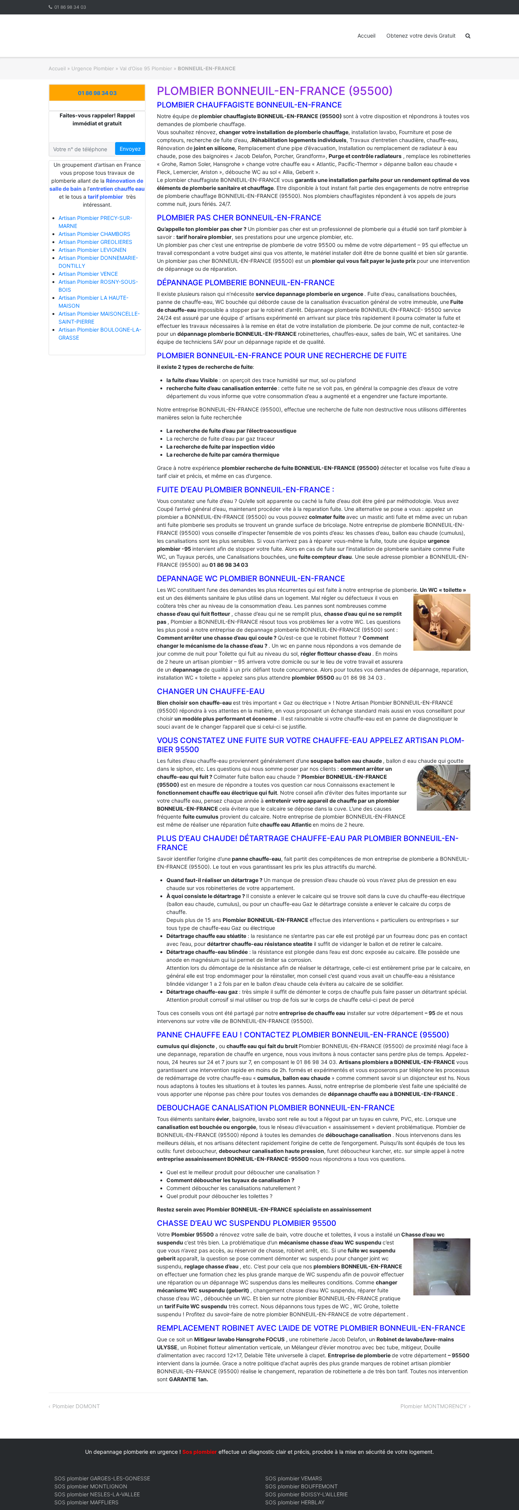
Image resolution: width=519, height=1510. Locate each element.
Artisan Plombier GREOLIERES (95, 242)
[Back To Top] (500, 1492)
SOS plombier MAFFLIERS (86, 1502)
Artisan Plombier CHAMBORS (94, 234)
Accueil (366, 35)
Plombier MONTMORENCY (433, 1406)
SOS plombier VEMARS (293, 1478)
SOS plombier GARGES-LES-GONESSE (102, 1478)
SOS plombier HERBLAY (294, 1502)
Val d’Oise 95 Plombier (146, 68)
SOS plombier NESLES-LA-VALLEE (97, 1494)
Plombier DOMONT (76, 1406)
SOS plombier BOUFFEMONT (301, 1486)
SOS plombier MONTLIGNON (90, 1486)
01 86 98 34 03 (70, 7)
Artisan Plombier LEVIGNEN (93, 250)
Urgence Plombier (92, 68)
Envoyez (130, 148)
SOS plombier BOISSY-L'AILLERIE (306, 1494)
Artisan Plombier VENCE (88, 273)
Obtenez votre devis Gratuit (421, 35)
